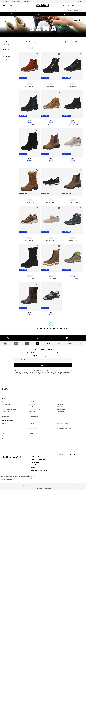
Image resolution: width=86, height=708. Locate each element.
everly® (4, 423)
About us (11, 485)
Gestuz (4, 435)
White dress (60, 404)
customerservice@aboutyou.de (27, 373)
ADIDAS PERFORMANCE (63, 423)
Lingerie (4, 406)
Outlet (6, 1)
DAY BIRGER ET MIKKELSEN (64, 428)
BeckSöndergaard (34, 426)
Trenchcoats (32, 406)
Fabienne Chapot (33, 433)
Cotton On (5, 428)
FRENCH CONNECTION (63, 431)
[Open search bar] (68, 10)
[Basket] (82, 5)
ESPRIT (4, 431)
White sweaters (6, 404)
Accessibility (63, 485)
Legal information (52, 485)
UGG (3, 433)
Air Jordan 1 (5, 401)
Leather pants (60, 411)
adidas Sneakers (33, 401)
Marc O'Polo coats (61, 401)
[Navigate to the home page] (11, 451)
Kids (17, 5)
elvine (30, 431)
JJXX (3, 438)
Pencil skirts (32, 411)
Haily (30, 435)
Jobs (23, 485)
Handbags (32, 404)
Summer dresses (33, 416)
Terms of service (41, 485)
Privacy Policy (18, 372)
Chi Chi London (60, 426)
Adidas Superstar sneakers (9, 409)
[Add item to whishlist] (37, 54)
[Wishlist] (78, 5)
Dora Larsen (32, 428)
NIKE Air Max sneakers (62, 406)
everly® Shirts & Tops (34, 409)
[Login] (68, 5)
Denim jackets (5, 411)
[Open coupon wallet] (64, 5)
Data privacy (30, 485)
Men (11, 5)
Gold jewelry (60, 414)
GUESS (59, 433)
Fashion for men (6, 416)
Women (5, 5)
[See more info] (29, 88)
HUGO (3, 426)
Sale (28, 48)
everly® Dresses (33, 414)
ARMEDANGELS (33, 423)
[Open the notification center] (73, 5)
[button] (68, 42)
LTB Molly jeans (61, 409)
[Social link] (4, 457)
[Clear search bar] (82, 10)
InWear (59, 435)
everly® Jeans (5, 414)
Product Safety (73, 485)
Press (18, 485)
